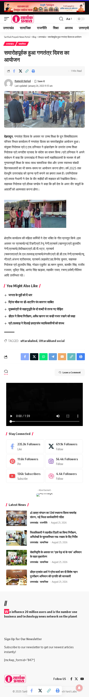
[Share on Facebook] (14, 71)
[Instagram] (64, 461)
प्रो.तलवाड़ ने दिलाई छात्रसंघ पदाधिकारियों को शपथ (36, 323)
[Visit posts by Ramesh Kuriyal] (8, 83)
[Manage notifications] (79, 688)
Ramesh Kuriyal (23, 81)
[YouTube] (82, 679)
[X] (64, 446)
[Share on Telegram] (53, 356)
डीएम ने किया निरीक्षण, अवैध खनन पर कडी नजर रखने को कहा (41, 316)
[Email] (62, 356)
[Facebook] (25, 446)
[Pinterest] (25, 461)
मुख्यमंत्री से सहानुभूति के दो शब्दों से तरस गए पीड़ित (36, 309)
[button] (7, 19)
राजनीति (43, 522)
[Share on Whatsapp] (43, 356)
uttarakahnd (28, 341)
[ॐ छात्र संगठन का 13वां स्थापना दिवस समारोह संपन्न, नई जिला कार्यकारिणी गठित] (16, 518)
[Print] (33, 71)
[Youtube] (25, 476)
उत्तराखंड (10, 44)
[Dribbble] (64, 476)
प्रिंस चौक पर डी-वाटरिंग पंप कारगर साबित (31, 302)
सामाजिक (22, 44)
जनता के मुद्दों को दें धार (20, 295)
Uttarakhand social (52, 341)
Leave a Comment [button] (72, 372)
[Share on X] (20, 71)
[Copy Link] (27, 71)
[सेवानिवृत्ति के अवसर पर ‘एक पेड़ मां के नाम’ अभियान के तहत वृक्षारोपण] (16, 557)
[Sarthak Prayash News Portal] (22, 19)
